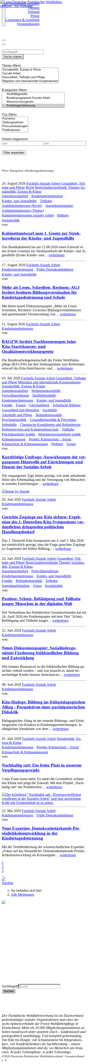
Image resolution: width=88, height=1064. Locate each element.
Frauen (21, 405)
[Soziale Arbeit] (30, 73)
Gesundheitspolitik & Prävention (53, 420)
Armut (71, 444)
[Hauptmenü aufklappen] (3, 16)
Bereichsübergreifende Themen (57, 187)
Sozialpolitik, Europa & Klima (23, 386)
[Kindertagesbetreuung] (33, 106)
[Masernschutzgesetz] (33, 102)
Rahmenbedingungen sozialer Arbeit (28, 215)
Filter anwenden (14, 152)
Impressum (9, 1003)
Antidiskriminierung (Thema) (23, 210)
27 (3, 879)
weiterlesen (57, 255)
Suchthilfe (50, 410)
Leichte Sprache (13, 982)
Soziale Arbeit (50, 183)
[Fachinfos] (15, 119)
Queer (37, 586)
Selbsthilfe (9, 425)
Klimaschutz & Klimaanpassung (25, 444)
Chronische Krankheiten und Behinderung (50, 425)
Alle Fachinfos (12, 966)
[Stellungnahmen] (15, 122)
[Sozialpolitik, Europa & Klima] (30, 70)
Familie (7, 405)
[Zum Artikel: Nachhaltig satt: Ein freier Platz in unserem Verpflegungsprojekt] (44, 803)
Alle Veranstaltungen (17, 978)
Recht (30, 187)
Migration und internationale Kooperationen (49, 382)
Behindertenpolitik (49, 415)
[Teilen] (3, 44)
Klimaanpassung (13, 439)
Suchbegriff (10, 986)
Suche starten (13, 56)
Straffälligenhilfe (44, 395)
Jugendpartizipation (59, 206)
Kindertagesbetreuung (47, 196)
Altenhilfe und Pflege (17, 415)
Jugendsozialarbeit (15, 196)
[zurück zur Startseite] (33, 6)
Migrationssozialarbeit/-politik (59, 434)
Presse (34, 16)
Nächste (7, 883)
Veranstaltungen (28, 24)
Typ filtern (9, 114)
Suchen (9, 991)
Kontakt (7, 995)
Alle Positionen (13, 974)
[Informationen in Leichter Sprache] (4, 34)
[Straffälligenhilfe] (33, 94)
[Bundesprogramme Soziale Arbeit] (33, 98)
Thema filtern (11, 65)
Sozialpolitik (11, 220)
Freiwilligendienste (15, 395)
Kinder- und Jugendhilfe (19, 201)
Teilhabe (46, 201)
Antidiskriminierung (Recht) (22, 206)
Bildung (63, 215)
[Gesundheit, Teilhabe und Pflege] (30, 77)
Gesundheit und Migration (20, 410)
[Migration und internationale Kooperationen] (30, 81)
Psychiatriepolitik (14, 420)
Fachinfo (33, 183)
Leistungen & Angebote (22, 20)
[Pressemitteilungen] (15, 126)
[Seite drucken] (3, 40)
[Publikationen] (15, 130)
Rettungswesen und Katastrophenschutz (30, 429)
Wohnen (57, 444)
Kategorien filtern (14, 90)
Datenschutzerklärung (17, 999)
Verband (33, 12)
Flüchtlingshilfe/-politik (18, 434)
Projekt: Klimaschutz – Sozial (50, 439)
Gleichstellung (39, 405)
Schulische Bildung (67, 405)
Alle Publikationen (15, 970)
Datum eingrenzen (15, 139)
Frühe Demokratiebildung (55, 269)
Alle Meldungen (22, 894)
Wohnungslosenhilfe (45, 391)
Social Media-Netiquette (19, 1007)
